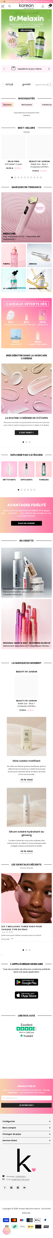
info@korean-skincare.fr (20, 1182)
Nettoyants (27, 107)
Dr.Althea (13, 164)
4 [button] (24, 59)
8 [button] (34, 59)
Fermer (51, 2)
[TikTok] (18, 1190)
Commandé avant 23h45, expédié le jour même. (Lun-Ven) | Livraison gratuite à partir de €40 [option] (26, 2)
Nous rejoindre (26, 526)
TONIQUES (44, 482)
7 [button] (31, 59)
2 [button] (19, 59)
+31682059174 (20, 1179)
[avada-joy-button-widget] (6, 1231)
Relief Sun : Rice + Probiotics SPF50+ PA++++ (39, 168)
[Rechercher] (9, 8)
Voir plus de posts (26, 871)
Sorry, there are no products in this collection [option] (26, 116)
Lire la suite (5, 942)
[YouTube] (24, 1190)
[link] (26, 326)
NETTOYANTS (9, 482)
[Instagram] (11, 1190)
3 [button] (21, 59)
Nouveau (8, 107)
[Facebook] (4, 1190)
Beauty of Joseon (39, 164)
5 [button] (26, 59)
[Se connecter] (43, 9)
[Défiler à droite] (49, 72)
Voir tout (26, 135)
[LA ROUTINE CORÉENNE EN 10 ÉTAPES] (26, 391)
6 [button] (29, 59)
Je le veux (26, 782)
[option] (26, 37)
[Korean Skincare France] (9, 86)
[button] (50, 87)
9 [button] (36, 59)
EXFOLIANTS (26, 482)
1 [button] (17, 59)
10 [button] (41, 180)
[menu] (2, 8)
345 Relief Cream (13, 167)
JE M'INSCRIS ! (26, 1108)
